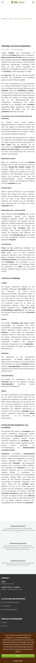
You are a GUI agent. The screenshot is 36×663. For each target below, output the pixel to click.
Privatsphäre (5, 606)
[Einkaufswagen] (33, 2)
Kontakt (4, 622)
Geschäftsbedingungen (9, 609)
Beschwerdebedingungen (10, 602)
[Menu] (2, 2)
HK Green (12, 1)
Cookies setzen (18, 660)
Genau (18, 656)
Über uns (4, 626)
